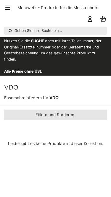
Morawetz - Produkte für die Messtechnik (57, 7)
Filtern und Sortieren (55, 114)
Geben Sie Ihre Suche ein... (38, 30)
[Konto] (89, 19)
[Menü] (9, 7)
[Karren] (102, 19)
